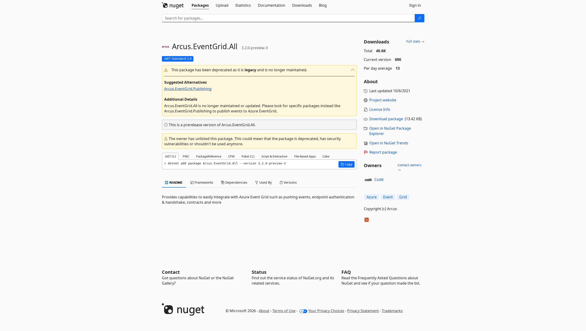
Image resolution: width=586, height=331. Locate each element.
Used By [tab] (265, 182)
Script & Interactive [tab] (274, 156)
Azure (372, 197)
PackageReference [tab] (208, 156)
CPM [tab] (231, 156)
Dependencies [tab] (235, 182)
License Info (379, 109)
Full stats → (415, 41)
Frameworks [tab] (203, 182)
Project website (382, 100)
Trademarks (392, 310)
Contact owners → (409, 167)
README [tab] (176, 182)
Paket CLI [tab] (248, 156)
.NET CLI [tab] (170, 156)
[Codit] (368, 180)
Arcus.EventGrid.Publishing (188, 88)
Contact (171, 272)
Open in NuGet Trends (388, 143)
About (264, 310)
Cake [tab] (326, 156)
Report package (383, 152)
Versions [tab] (290, 182)
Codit (379, 179)
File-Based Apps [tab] (305, 156)
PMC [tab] (186, 156)
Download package (386, 118)
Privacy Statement (363, 310)
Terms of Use (283, 310)
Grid (403, 197)
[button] (259, 70)
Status (259, 272)
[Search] (419, 18)
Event (388, 197)
